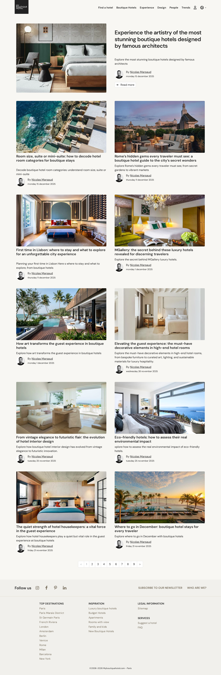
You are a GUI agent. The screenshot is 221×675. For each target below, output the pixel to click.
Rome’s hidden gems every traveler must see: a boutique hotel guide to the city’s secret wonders (155, 158)
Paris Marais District (51, 613)
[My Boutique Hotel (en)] (21, 7)
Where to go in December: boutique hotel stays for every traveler (157, 528)
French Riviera (48, 622)
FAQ (140, 627)
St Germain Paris (49, 617)
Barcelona (45, 654)
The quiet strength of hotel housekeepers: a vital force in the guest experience (61, 528)
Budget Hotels (97, 613)
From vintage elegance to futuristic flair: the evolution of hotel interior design (60, 439)
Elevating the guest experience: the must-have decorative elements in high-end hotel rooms (153, 345)
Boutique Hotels (126, 7)
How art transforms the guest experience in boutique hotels (60, 345)
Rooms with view (99, 622)
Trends (186, 7)
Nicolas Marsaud (140, 72)
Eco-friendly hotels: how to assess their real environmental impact (151, 439)
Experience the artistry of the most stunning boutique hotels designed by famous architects (158, 39)
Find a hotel (105, 7)
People (174, 7)
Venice (43, 640)
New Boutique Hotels (101, 631)
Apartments (96, 617)
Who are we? (196, 588)
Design (161, 7)
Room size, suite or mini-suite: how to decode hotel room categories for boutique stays (58, 158)
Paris (42, 608)
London (44, 627)
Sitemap (143, 608)
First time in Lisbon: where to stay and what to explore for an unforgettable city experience (60, 252)
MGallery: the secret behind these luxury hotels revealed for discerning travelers (154, 252)
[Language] (203, 8)
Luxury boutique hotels (103, 608)
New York (45, 658)
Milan (42, 649)
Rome (42, 645)
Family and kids (98, 627)
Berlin (42, 636)
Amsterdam (46, 631)
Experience (147, 7)
